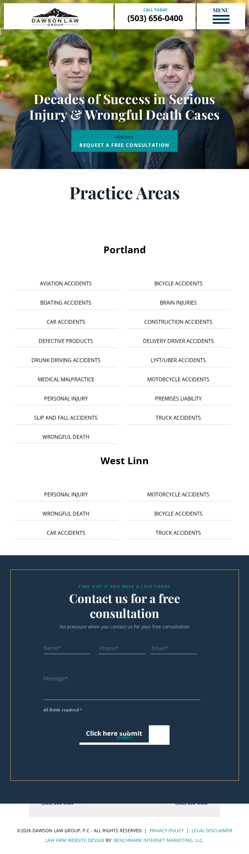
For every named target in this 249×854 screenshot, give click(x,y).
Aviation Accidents (66, 283)
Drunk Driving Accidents (66, 360)
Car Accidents (66, 321)
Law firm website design (74, 840)
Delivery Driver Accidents (178, 341)
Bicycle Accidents (178, 283)
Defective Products (66, 341)
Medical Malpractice (66, 379)
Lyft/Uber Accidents (178, 360)
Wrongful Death (65, 436)
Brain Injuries (178, 302)
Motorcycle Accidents (178, 379)
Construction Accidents (178, 321)
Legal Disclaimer (212, 830)
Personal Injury (66, 398)
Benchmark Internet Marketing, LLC (158, 840)
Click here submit (114, 733)
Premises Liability (178, 398)
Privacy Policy (166, 830)
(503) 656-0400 (155, 18)
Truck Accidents (178, 417)
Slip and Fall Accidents (66, 417)
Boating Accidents (65, 302)
